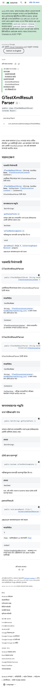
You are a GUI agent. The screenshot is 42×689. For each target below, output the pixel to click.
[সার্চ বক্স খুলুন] (21, 2)
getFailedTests (10, 214)
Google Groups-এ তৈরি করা (11, 639)
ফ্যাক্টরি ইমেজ (6, 610)
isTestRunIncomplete (13, 231)
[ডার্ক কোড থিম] (39, 275)
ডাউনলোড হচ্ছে (6, 603)
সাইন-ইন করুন (34, 3)
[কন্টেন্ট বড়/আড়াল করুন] (18, 69)
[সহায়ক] (15, 63)
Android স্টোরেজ (7, 596)
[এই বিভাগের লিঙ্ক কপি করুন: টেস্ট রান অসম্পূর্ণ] (20, 456)
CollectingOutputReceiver (28, 511)
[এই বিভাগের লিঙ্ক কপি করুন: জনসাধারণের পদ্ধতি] (26, 406)
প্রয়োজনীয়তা (5, 600)
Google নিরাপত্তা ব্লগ (8, 633)
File (29, 538)
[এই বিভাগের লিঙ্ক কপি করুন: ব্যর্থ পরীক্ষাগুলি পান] (22, 412)
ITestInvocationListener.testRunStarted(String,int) (18, 310)
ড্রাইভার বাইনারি (6, 613)
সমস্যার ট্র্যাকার (6, 669)
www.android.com (8, 659)
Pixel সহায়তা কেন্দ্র (7, 655)
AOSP (3, 59)
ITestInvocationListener (19, 173)
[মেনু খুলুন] (3, 2)
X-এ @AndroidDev (8, 626)
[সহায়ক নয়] (18, 63)
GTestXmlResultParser (13, 170)
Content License (29, 578)
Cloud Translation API (18, 47)
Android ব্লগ (5, 629)
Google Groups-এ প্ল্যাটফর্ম (10, 636)
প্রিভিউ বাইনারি (6, 607)
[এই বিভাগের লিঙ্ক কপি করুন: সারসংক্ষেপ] (17, 157)
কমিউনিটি (18, 677)
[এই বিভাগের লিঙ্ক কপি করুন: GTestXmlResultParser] (27, 269)
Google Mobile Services (10, 662)
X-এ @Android (7, 622)
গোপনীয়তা (6, 680)
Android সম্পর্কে (7, 677)
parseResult (9, 246)
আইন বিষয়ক (27, 677)
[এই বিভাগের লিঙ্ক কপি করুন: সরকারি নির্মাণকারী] (25, 262)
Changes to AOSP (9, 34)
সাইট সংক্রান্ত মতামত (18, 680)
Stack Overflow (7, 665)
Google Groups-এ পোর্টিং (10, 643)
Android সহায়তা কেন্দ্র (9, 652)
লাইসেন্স (37, 677)
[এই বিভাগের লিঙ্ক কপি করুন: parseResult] (16, 501)
